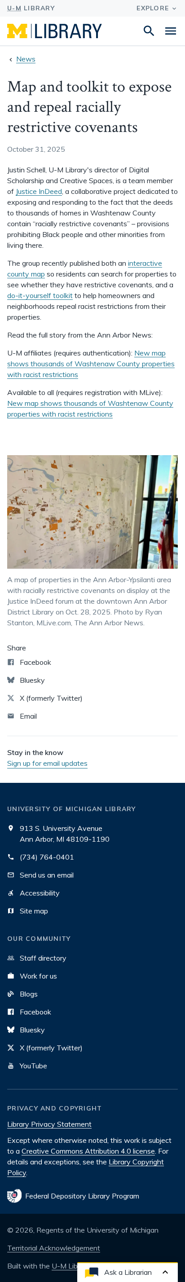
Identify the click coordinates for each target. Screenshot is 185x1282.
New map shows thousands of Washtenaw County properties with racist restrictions (91, 363)
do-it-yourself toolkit (40, 295)
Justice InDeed (39, 191)
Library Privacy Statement (49, 1124)
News (25, 58)
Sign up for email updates (47, 763)
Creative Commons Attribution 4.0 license (88, 1150)
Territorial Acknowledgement (53, 1247)
